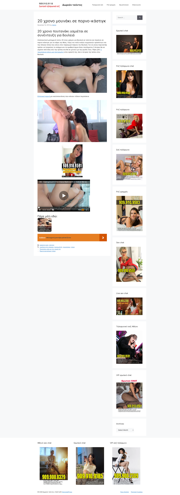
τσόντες (51, 245)
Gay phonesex (124, 5)
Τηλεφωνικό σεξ (97, 5)
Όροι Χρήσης (124, 492)
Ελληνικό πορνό (44, 96)
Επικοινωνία (136, 5)
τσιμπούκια (66, 247)
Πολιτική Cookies (136, 492)
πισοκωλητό (58, 247)
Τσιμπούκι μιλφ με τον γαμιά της (50, 249)
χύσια (73, 247)
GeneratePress (67, 492)
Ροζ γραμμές (111, 5)
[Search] (139, 17)
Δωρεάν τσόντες (72, 4)
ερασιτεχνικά (44, 245)
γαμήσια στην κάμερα (47, 247)
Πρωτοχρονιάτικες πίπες (48, 251)
